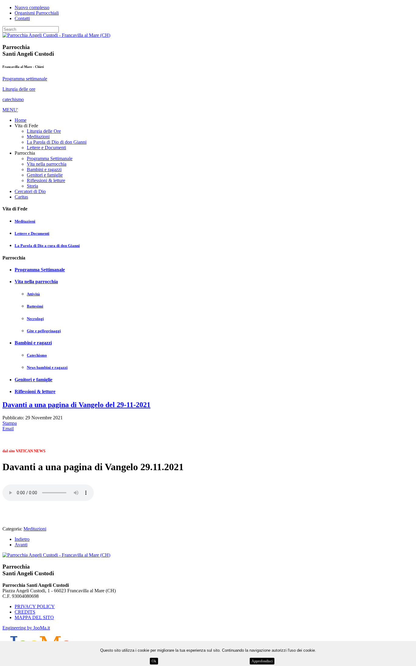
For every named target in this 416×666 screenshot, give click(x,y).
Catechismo (37, 355)
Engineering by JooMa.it (26, 627)
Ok (154, 661)
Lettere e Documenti (32, 233)
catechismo (13, 99)
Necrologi (35, 318)
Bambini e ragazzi (33, 342)
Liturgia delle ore (18, 89)
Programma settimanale (24, 78)
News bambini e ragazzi (47, 367)
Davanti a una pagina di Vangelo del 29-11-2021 (76, 405)
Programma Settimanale (40, 269)
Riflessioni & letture (35, 391)
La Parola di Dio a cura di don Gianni (47, 245)
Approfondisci (262, 661)
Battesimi (35, 306)
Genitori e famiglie (33, 379)
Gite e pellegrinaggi (44, 331)
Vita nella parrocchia (36, 281)
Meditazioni (25, 221)
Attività (33, 294)
